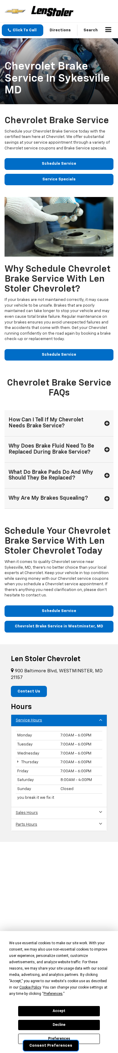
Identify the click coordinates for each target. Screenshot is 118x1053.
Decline (59, 1025)
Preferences (59, 1038)
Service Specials (59, 179)
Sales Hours (27, 813)
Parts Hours (26, 824)
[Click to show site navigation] (108, 30)
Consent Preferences (50, 1046)
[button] (22, 30)
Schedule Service (59, 164)
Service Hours (29, 720)
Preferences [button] (53, 994)
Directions (60, 30)
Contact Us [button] (29, 691)
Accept (59, 1011)
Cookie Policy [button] (30, 987)
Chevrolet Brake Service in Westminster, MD (59, 626)
